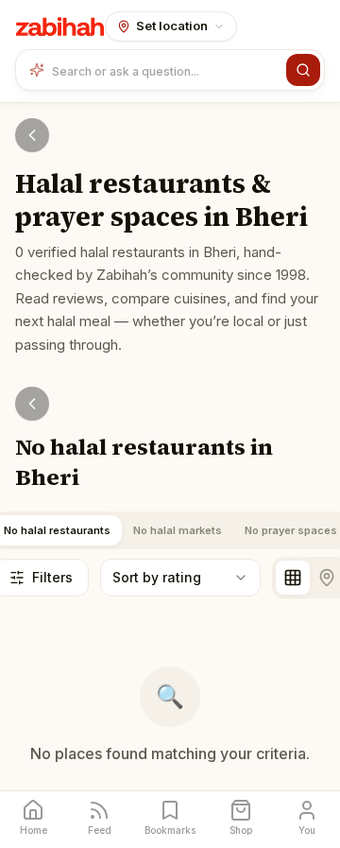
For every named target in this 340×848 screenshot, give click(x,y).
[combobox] (165, 70)
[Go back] (32, 135)
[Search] (303, 70)
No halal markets (177, 530)
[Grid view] (293, 578)
